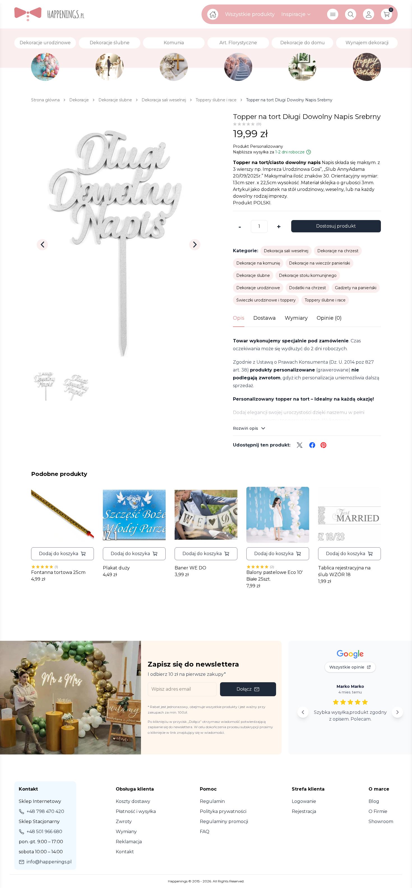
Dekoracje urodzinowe (258, 287)
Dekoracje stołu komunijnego (308, 275)
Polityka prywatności (223, 811)
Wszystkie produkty (250, 14)
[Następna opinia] (397, 712)
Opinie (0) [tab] (329, 318)
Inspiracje (293, 14)
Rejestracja (304, 811)
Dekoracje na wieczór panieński (319, 263)
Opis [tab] (238, 318)
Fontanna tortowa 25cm (58, 572)
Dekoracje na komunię (258, 263)
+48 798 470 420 (45, 811)
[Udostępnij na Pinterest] (323, 445)
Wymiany (126, 831)
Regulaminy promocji (224, 821)
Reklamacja (129, 841)
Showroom (381, 821)
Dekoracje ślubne (253, 275)
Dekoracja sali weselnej (286, 250)
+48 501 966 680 (44, 831)
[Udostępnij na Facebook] (312, 445)
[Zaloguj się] (368, 14)
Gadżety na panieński (355, 287)
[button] (62, 553)
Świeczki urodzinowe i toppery (266, 300)
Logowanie (304, 801)
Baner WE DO (190, 568)
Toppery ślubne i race (325, 300)
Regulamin (212, 801)
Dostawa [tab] (264, 318)
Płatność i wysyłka (136, 811)
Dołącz (244, 689)
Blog (374, 801)
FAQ (204, 831)
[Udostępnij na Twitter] (299, 445)
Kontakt (125, 851)
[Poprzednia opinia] (303, 712)
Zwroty (124, 821)
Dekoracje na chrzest (337, 250)
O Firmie (378, 811)
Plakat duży (116, 568)
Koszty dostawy (133, 801)
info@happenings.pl (49, 861)
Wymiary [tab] (296, 318)
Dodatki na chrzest (307, 287)
